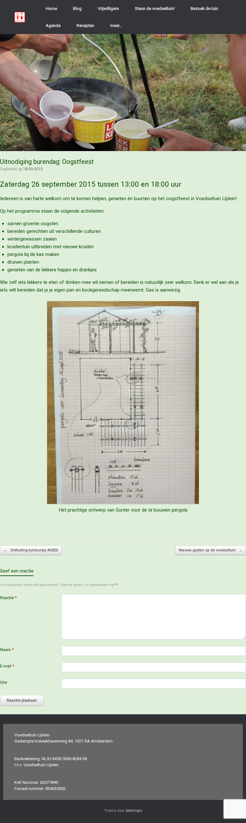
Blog (77, 8)
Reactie (8, 597)
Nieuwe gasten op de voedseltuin (210, 550)
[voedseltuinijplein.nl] (19, 17)
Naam (7, 649)
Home (51, 8)
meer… (116, 25)
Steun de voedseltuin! (155, 8)
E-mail (7, 666)
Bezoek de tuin (204, 8)
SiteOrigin (134, 810)
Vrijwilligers (108, 8)
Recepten (85, 25)
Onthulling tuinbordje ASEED (31, 550)
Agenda (53, 25)
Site (3, 682)
